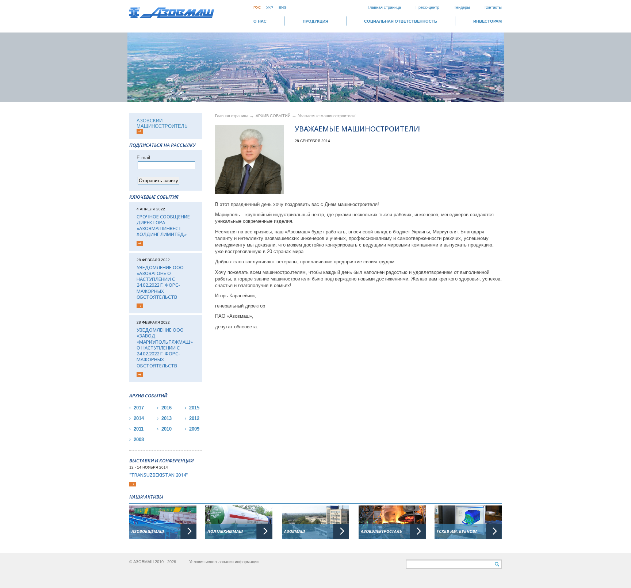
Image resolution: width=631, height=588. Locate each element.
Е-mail (143, 157)
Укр (269, 7)
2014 (139, 418)
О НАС (260, 21)
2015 (194, 408)
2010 (166, 429)
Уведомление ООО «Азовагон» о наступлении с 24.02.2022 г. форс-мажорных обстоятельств (160, 282)
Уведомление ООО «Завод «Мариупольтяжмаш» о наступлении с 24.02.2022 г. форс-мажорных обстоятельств (165, 348)
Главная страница (384, 7)
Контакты (493, 7)
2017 (139, 408)
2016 (166, 408)
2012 (194, 418)
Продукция (315, 21)
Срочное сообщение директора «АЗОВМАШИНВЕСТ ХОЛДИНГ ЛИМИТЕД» (163, 225)
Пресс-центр (427, 7)
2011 (139, 429)
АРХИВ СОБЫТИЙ (274, 116)
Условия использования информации (224, 562)
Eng (283, 7)
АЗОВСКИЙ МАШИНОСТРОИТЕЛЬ (162, 123)
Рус (257, 7)
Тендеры (462, 7)
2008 (139, 439)
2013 (166, 418)
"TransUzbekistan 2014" (158, 475)
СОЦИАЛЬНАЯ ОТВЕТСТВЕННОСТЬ (400, 21)
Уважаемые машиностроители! (327, 116)
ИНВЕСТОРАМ (487, 21)
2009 (194, 429)
